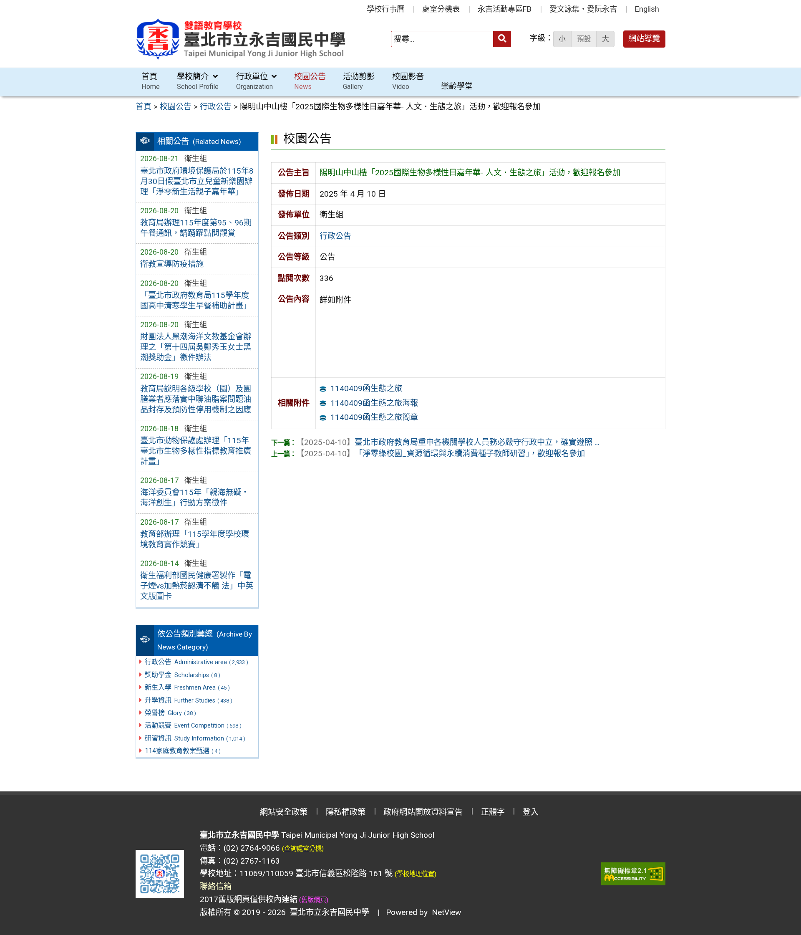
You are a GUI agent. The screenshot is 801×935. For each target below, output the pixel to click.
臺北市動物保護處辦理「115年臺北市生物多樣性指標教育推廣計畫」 (195, 451)
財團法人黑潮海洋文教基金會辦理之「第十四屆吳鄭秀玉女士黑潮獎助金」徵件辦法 (195, 347)
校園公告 (310, 81)
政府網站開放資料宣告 (423, 812)
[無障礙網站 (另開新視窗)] (633, 873)
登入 (531, 812)
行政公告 (335, 236)
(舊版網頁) (312, 900)
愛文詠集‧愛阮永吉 (583, 9)
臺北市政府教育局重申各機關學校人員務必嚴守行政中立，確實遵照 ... (447, 442)
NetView (446, 912)
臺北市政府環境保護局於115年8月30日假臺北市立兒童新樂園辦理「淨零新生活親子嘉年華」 (197, 181)
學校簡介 (198, 81)
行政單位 (254, 81)
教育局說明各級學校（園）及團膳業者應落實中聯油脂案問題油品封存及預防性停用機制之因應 (195, 399)
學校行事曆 (385, 9)
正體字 (493, 812)
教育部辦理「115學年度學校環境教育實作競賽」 (194, 539)
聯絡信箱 (216, 886)
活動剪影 (359, 81)
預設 (584, 39)
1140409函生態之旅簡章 (374, 417)
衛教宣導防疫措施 (172, 264)
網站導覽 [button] (644, 38)
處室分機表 (441, 9)
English (647, 9)
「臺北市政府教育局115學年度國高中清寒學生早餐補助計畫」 (195, 301)
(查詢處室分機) (303, 848)
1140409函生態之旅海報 (374, 403)
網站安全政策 (283, 812)
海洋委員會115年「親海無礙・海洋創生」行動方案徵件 (194, 498)
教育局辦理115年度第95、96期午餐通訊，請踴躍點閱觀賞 (196, 228)
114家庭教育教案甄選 (183, 751)
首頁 (150, 81)
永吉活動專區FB (504, 9)
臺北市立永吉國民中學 (327, 912)
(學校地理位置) (415, 874)
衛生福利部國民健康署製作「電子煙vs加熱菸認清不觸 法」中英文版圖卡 (196, 586)
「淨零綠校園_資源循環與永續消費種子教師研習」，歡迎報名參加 (440, 453)
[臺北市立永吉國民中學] (242, 39)
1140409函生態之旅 (366, 388)
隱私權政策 (345, 812)
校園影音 (408, 81)
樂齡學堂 (457, 86)
